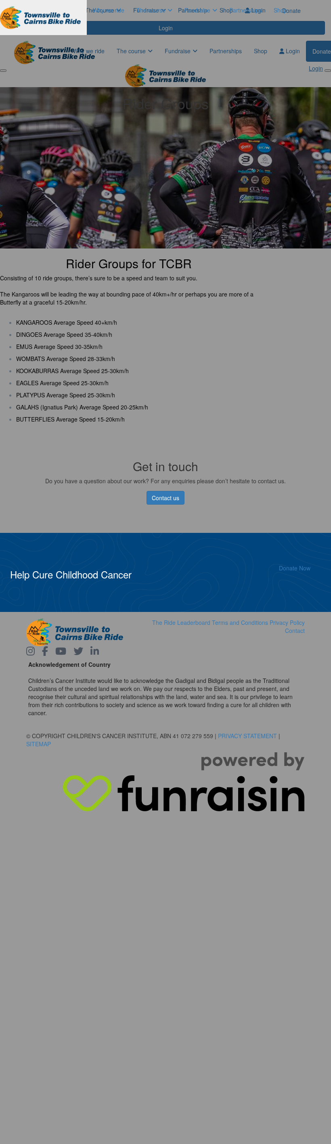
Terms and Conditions (240, 622)
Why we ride (108, 10)
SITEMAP (38, 744)
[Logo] (43, 17)
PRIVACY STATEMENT (247, 736)
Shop (280, 10)
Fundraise (197, 10)
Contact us (165, 498)
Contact (295, 630)
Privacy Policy (287, 622)
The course (151, 10)
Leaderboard (193, 622)
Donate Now (294, 568)
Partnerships (245, 10)
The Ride (164, 622)
